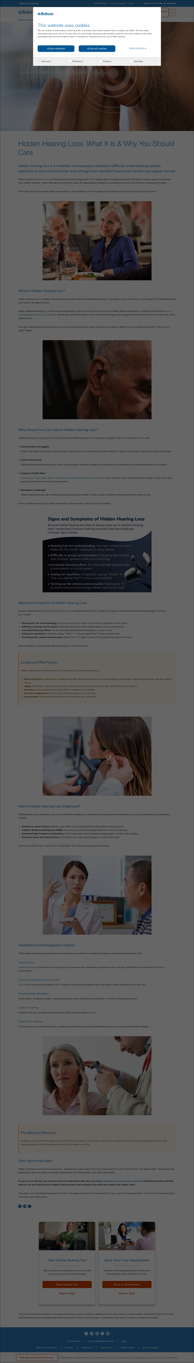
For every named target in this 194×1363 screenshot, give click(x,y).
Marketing (138, 61)
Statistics (106, 61)
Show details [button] (137, 48)
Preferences (77, 61)
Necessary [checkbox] (46, 61)
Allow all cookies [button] (97, 48)
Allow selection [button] (56, 48)
